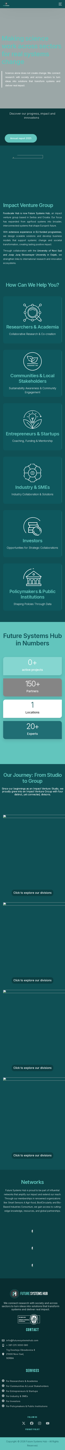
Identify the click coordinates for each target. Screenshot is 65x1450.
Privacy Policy (32, 1429)
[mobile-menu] (60, 4)
